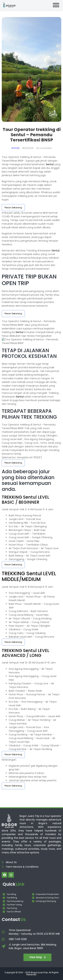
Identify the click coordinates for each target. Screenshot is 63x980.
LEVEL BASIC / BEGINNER (25, 499)
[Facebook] (4, 875)
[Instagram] (11, 875)
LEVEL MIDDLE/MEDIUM (29, 576)
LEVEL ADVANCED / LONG (25, 653)
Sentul (50, 164)
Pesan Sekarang (13, 207)
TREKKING (12, 497)
